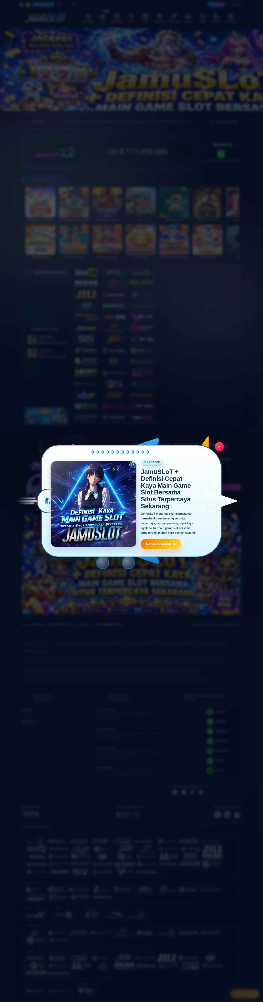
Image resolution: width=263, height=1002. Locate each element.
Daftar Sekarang (158, 543)
